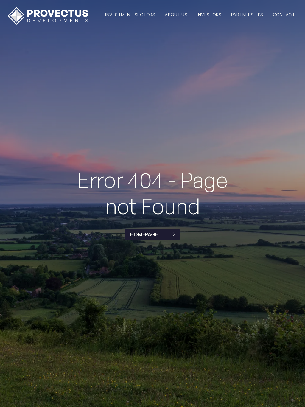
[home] (48, 16)
